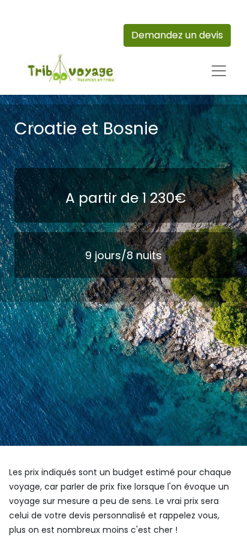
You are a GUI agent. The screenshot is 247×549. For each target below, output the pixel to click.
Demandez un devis (177, 35)
